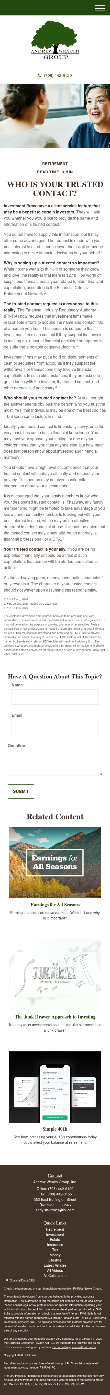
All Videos (55, 1270)
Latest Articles (55, 1265)
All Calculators (55, 1275)
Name (17, 685)
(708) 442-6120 (58, 75)
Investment (55, 1234)
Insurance (55, 1244)
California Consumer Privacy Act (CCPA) (33, 1342)
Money (55, 1254)
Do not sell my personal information (74, 1347)
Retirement (55, 1229)
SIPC (52, 1367)
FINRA (44, 1367)
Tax (55, 1249)
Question (16, 745)
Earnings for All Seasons (55, 904)
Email (17, 715)
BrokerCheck (92, 1288)
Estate (55, 1239)
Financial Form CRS (22, 1280)
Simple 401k (55, 1128)
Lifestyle (55, 1260)
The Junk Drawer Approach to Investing (55, 1016)
